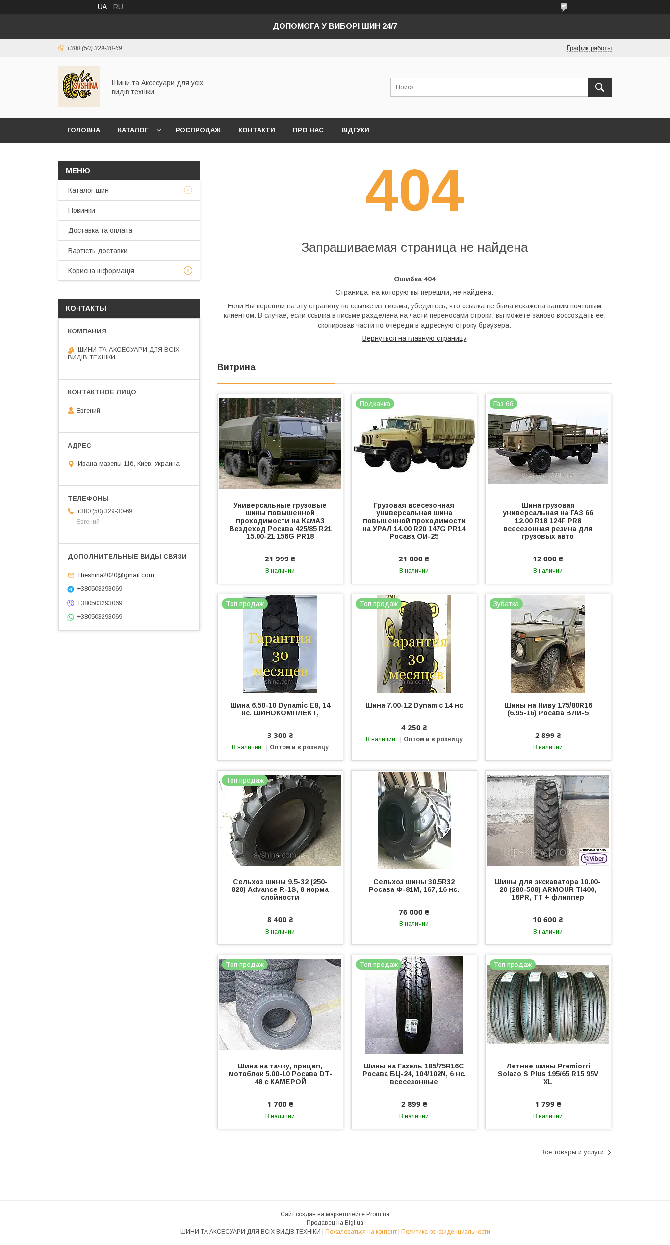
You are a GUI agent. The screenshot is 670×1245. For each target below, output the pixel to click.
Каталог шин (88, 190)
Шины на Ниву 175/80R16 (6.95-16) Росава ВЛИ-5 (548, 709)
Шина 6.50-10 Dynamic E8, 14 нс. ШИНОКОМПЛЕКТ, (280, 709)
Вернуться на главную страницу (414, 338)
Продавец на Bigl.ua (335, 1223)
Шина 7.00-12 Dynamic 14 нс (414, 705)
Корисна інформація (101, 271)
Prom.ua (377, 1214)
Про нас (308, 130)
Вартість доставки (98, 250)
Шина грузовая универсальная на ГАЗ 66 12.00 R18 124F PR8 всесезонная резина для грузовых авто (548, 520)
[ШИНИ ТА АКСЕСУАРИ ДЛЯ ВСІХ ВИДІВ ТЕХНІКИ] (79, 105)
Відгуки (355, 130)
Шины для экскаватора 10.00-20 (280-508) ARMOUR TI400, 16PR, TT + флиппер (548, 889)
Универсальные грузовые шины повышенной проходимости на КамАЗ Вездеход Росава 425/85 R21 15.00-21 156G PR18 (280, 520)
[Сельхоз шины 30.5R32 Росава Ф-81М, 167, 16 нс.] (414, 820)
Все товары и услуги (572, 1152)
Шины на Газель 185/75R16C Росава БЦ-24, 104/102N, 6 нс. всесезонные (414, 1074)
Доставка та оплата (100, 230)
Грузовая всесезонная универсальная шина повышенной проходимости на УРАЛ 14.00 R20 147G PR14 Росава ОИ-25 (413, 520)
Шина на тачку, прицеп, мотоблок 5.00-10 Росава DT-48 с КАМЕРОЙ (280, 1074)
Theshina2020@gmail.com (115, 575)
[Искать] (600, 87)
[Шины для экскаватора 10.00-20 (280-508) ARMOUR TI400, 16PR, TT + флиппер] (548, 820)
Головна (83, 130)
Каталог (133, 130)
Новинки (81, 210)
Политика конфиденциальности (445, 1231)
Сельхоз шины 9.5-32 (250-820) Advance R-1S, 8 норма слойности (280, 889)
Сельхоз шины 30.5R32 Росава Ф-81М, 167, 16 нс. (414, 885)
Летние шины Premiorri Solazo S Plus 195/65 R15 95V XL (548, 1074)
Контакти (256, 130)
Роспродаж (198, 130)
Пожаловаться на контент (361, 1231)
